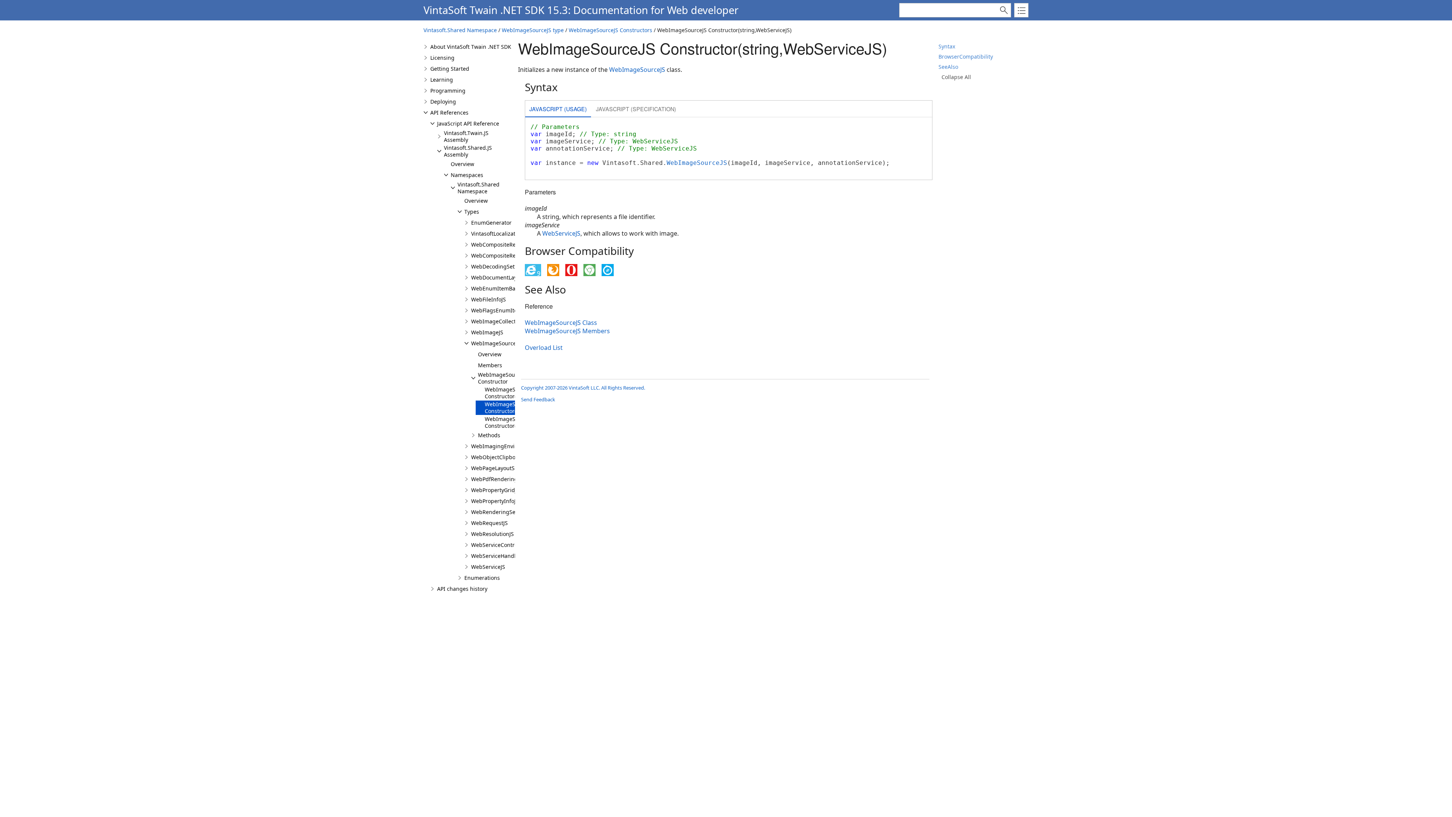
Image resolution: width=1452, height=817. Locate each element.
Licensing (442, 57)
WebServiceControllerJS (501, 544)
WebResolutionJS (492, 533)
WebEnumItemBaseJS (498, 288)
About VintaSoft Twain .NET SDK (470, 46)
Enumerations (482, 577)
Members (490, 365)
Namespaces (467, 175)
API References (449, 112)
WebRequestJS (489, 523)
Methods (489, 435)
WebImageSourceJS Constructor (502, 378)
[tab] (558, 109)
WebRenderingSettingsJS (503, 512)
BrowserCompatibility (966, 56)
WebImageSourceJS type (533, 30)
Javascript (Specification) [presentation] (636, 109)
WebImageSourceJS (496, 343)
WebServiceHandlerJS (498, 555)
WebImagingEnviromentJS (504, 446)
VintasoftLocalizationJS (499, 233)
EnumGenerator (491, 222)
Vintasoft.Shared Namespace (460, 30)
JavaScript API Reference (468, 123)
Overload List (544, 347)
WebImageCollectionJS (499, 321)
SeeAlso (948, 66)
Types (471, 211)
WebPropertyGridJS (495, 490)
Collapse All (956, 77)
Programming (447, 90)
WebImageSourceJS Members (567, 331)
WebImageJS (487, 332)
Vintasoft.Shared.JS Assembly (468, 151)
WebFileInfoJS (488, 299)
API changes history (462, 588)
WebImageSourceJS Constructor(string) (509, 422)
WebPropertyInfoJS (495, 501)
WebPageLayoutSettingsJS (504, 468)
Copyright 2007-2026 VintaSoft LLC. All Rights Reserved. (583, 387)
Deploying (443, 101)
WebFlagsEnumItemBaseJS (505, 310)
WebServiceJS (488, 566)
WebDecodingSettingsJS (501, 266)
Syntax (947, 46)
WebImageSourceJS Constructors (610, 30)
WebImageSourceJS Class (561, 322)
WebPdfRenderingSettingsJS (507, 479)
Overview (462, 164)
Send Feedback (538, 399)
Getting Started (449, 68)
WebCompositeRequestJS (503, 255)
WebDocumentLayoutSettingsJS (511, 277)
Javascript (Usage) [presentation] (558, 109)
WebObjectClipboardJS (500, 457)
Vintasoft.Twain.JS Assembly (466, 136)
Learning (441, 79)
